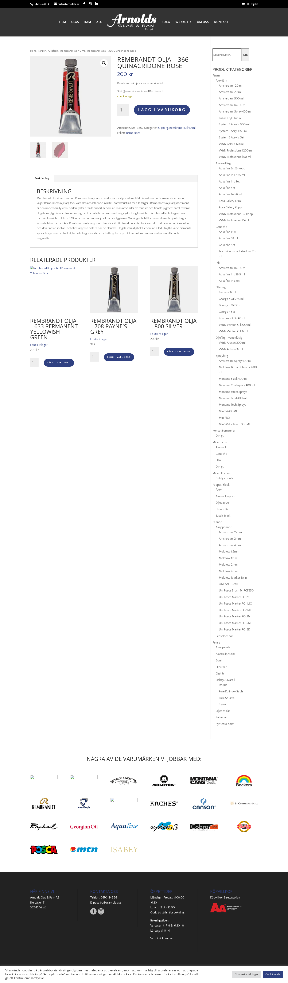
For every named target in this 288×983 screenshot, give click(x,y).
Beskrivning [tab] (42, 178)
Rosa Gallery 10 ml (230, 201)
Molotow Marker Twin (233, 577)
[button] (104, 63)
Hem (62, 22)
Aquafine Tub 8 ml (230, 194)
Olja (218, 460)
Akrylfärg (221, 80)
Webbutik (183, 22)
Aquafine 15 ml (228, 232)
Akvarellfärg (223, 163)
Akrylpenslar (223, 647)
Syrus (222, 704)
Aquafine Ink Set (229, 181)
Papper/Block (221, 485)
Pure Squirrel (227, 698)
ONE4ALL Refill (228, 584)
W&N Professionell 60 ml (235, 157)
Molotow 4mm (228, 571)
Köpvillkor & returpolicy (225, 897)
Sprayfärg (222, 356)
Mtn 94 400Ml (228, 411)
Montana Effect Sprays (233, 392)
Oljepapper (223, 502)
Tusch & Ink (223, 516)
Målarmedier (221, 442)
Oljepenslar (223, 711)
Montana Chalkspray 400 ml (237, 385)
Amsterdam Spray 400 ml (235, 111)
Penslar (217, 642)
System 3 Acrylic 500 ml (234, 124)
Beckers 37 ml (227, 292)
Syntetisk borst (225, 724)
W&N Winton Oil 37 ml (233, 331)
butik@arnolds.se (110, 902)
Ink (218, 263)
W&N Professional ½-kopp (236, 214)
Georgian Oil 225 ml (231, 299)
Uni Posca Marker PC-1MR (235, 610)
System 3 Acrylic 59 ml (233, 131)
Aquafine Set (227, 188)
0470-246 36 (109, 897)
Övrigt (219, 435)
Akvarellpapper (225, 496)
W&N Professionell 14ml (234, 220)
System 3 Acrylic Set (231, 137)
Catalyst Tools (224, 478)
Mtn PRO (224, 418)
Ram (87, 22)
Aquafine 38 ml (228, 238)
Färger (42, 50)
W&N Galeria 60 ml (231, 144)
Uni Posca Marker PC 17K (234, 597)
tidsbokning (176, 912)
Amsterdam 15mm (230, 532)
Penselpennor (224, 636)
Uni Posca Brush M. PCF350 (236, 590)
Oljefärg (53, 50)
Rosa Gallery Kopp (230, 207)
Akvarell (221, 447)
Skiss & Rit (222, 509)
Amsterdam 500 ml (231, 98)
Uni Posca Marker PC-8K (234, 629)
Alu (99, 22)
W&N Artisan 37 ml (231, 349)
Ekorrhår (221, 667)
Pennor (217, 522)
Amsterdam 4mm (230, 545)
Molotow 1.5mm (229, 551)
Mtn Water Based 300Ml (234, 424)
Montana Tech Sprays (232, 404)
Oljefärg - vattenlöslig (229, 337)
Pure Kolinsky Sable (231, 691)
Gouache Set (227, 245)
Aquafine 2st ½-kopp (232, 168)
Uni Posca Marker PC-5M (235, 623)
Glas (75, 22)
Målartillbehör (221, 473)
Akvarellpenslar (225, 654)
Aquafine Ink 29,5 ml (232, 175)
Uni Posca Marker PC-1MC (235, 603)
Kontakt (221, 22)
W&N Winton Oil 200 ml (234, 325)
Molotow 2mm (228, 564)
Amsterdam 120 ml (230, 85)
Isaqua (223, 685)
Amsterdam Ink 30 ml (232, 105)
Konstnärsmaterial (224, 430)
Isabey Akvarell (225, 680)
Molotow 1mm (228, 558)
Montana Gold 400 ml (232, 398)
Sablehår (221, 717)
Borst (219, 660)
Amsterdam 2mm (230, 538)
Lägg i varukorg (162, 110)
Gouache (221, 227)
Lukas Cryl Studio (230, 118)
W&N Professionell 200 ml (235, 150)
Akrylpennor (223, 527)
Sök (245, 54)
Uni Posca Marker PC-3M (234, 616)
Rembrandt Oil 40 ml (72, 50)
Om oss (203, 22)
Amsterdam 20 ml (230, 92)
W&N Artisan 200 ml (232, 343)
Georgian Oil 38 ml (230, 305)
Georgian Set (227, 312)
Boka (166, 22)
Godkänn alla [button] (272, 974)
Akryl (219, 489)
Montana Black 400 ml (233, 379)
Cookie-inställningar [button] (246, 974)
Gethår (220, 673)
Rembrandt (133, 133)
